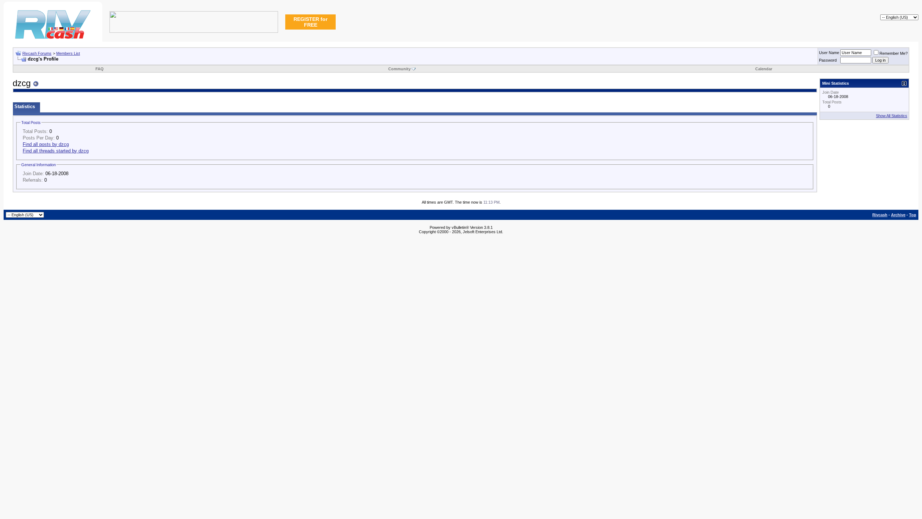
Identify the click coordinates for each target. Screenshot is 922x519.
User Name (829, 52)
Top (912, 215)
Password (828, 60)
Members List (68, 53)
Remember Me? (894, 53)
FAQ (99, 69)
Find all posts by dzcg (46, 144)
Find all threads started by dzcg (56, 151)
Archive (898, 215)
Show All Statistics (891, 116)
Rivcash (879, 215)
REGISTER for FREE (310, 22)
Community (399, 69)
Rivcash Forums (37, 53)
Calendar (763, 69)
